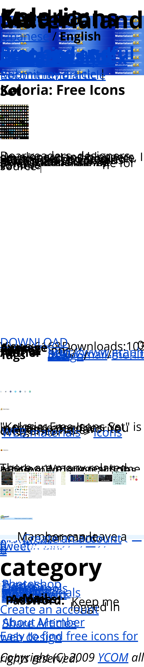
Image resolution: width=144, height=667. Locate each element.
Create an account (49, 609)
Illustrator (28, 596)
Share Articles (39, 623)
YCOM (113, 657)
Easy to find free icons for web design (69, 636)
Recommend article (53, 75)
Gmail (91, 354)
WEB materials (41, 432)
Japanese (24, 36)
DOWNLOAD (34, 342)
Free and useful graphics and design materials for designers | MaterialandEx (67, 55)
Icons (107, 432)
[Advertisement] (9, 147)
